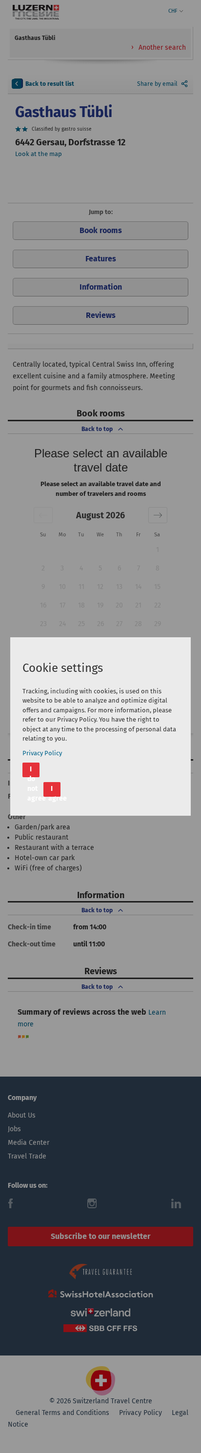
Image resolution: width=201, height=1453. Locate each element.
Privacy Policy (42, 753)
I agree (54, 791)
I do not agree (33, 771)
